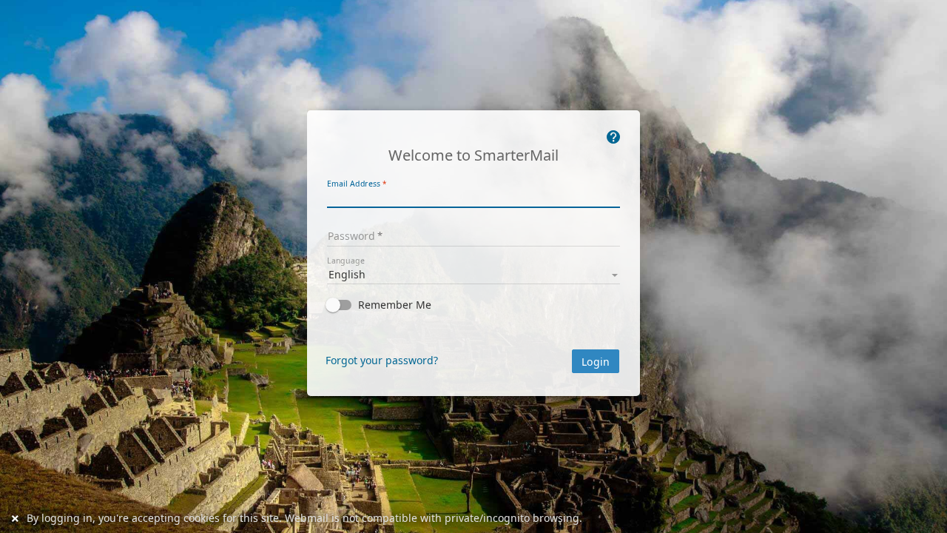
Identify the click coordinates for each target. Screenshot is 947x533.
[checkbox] (473, 305)
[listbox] (473, 273)
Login (596, 362)
